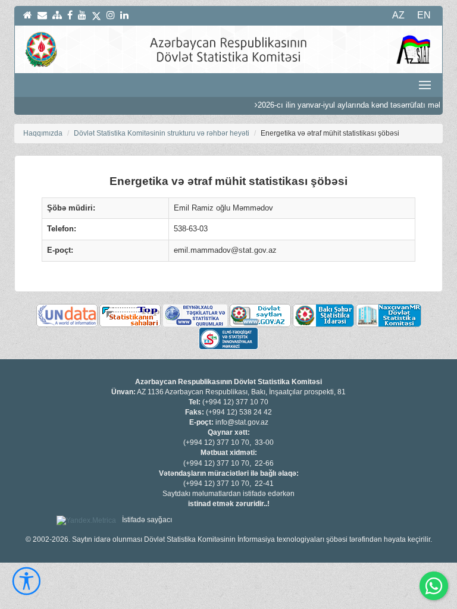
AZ (398, 15)
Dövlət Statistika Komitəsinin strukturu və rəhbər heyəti (161, 133)
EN (424, 15)
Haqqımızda (42, 133)
